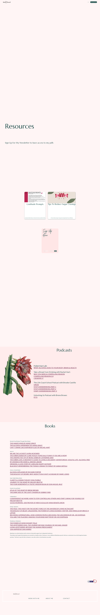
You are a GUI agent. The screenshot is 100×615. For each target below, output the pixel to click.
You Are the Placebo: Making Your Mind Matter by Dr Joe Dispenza (39, 517)
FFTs (35, 397)
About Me (49, 598)
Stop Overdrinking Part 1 (45, 387)
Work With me (33, 598)
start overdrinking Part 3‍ (45, 391)
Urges (36, 385)
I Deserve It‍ (38, 378)
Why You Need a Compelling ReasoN (49, 374)
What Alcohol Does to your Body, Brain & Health (55, 368)
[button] (88, 2)
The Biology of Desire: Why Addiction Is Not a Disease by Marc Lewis (39, 474)
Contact (66, 598)
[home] (7, 2)
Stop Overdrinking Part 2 (45, 389)
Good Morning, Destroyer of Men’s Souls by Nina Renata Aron (37, 503)
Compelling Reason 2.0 (43, 376)
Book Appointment (93, 2)
